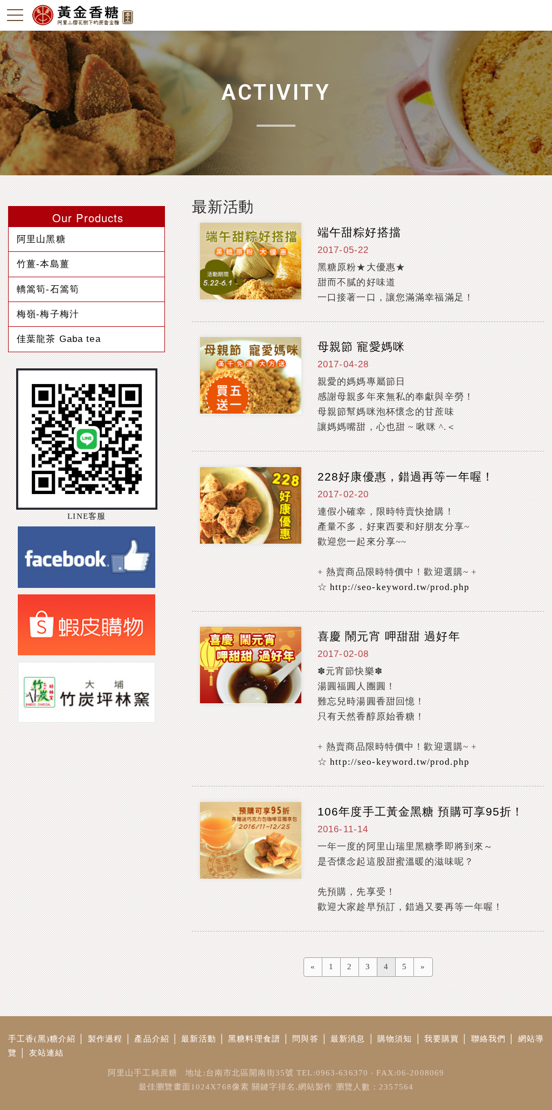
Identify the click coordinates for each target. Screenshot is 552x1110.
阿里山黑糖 (41, 239)
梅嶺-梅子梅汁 (48, 314)
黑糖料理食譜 (254, 1038)
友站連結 (46, 1053)
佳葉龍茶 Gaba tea (59, 338)
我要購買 (441, 1038)
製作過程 (105, 1038)
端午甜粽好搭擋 (359, 232)
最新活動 (198, 1038)
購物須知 (394, 1038)
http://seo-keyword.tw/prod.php (400, 587)
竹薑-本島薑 (43, 263)
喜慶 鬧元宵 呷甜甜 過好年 (389, 636)
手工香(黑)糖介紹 (41, 1038)
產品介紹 (151, 1038)
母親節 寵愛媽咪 (361, 346)
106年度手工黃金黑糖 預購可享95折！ (421, 811)
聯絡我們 (488, 1038)
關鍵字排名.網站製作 (292, 1086)
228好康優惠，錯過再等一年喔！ (406, 476)
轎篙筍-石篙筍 (48, 289)
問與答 (305, 1038)
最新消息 (347, 1038)
